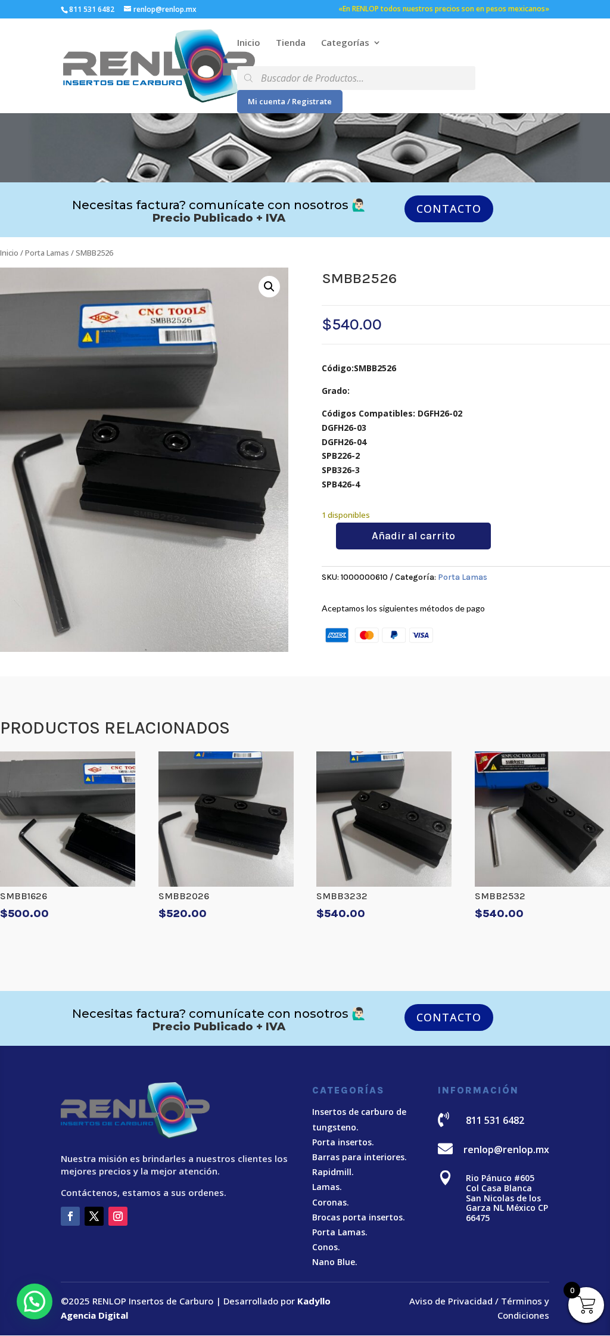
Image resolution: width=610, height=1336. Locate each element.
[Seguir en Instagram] (117, 1216)
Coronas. (330, 1202)
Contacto (448, 208)
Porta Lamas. (340, 1232)
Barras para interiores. (359, 1157)
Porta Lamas (47, 252)
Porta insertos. (343, 1142)
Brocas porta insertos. (358, 1217)
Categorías (345, 43)
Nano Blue (333, 1261)
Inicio (248, 43)
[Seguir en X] (94, 1216)
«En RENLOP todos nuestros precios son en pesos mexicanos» (443, 9)
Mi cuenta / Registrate (290, 101)
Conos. (326, 1247)
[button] (269, 286)
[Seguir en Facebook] (70, 1216)
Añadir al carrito (413, 535)
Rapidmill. (333, 1171)
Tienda (291, 43)
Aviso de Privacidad (451, 1301)
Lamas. (327, 1186)
